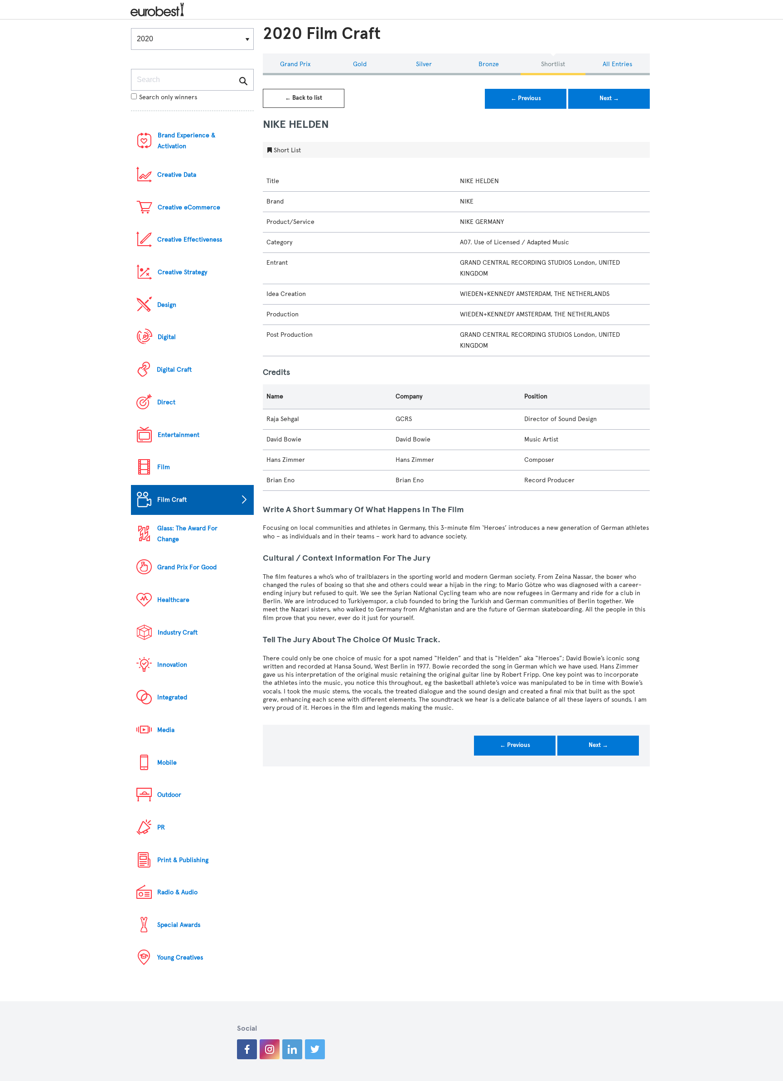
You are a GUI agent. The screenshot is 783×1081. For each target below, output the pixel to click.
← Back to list (303, 98)
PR (161, 827)
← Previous (526, 98)
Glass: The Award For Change (187, 533)
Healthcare (173, 600)
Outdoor (169, 795)
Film (163, 467)
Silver (424, 64)
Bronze (488, 64)
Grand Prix (295, 64)
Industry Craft (178, 632)
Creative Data (176, 175)
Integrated (172, 697)
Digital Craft (174, 369)
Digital (167, 337)
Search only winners (168, 97)
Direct (166, 402)
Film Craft (172, 500)
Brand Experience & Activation (186, 140)
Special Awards (178, 925)
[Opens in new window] (247, 1049)
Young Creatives (180, 957)
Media (165, 730)
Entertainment (178, 435)
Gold (360, 64)
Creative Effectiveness (189, 239)
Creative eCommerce (189, 207)
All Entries (617, 64)
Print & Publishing (182, 860)
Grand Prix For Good (187, 567)
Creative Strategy (182, 272)
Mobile (167, 762)
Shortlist (553, 64)
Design (166, 305)
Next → (609, 98)
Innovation (172, 665)
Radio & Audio (177, 892)
